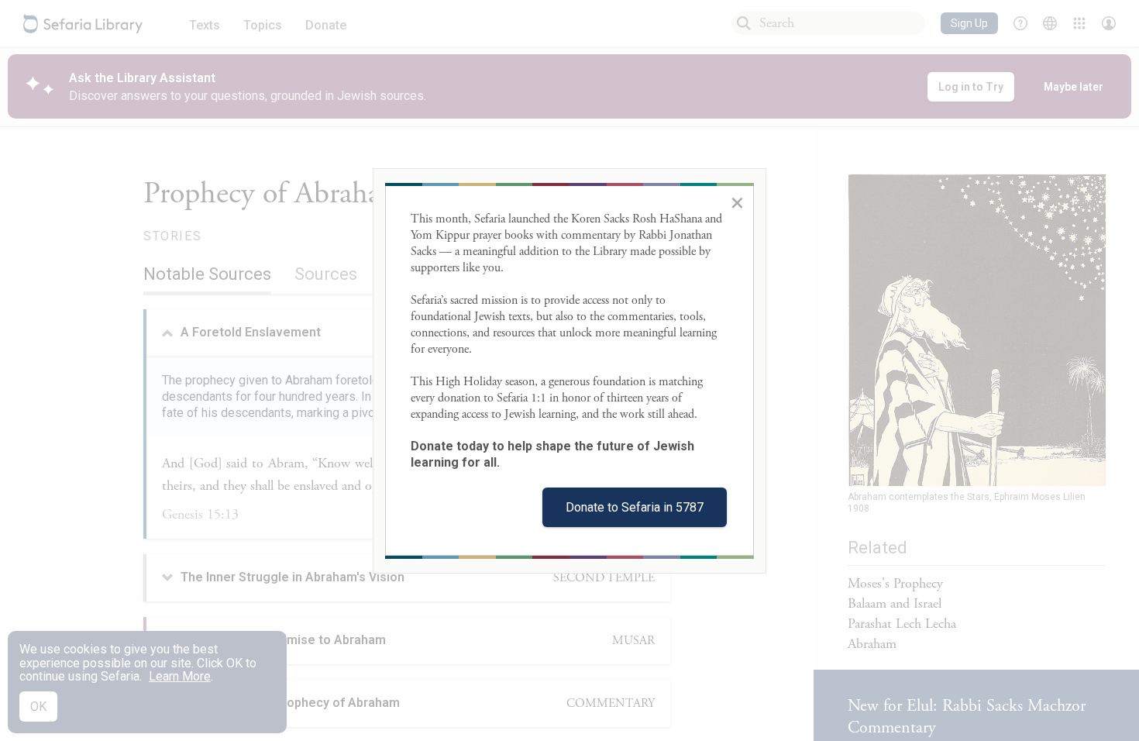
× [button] (737, 202)
